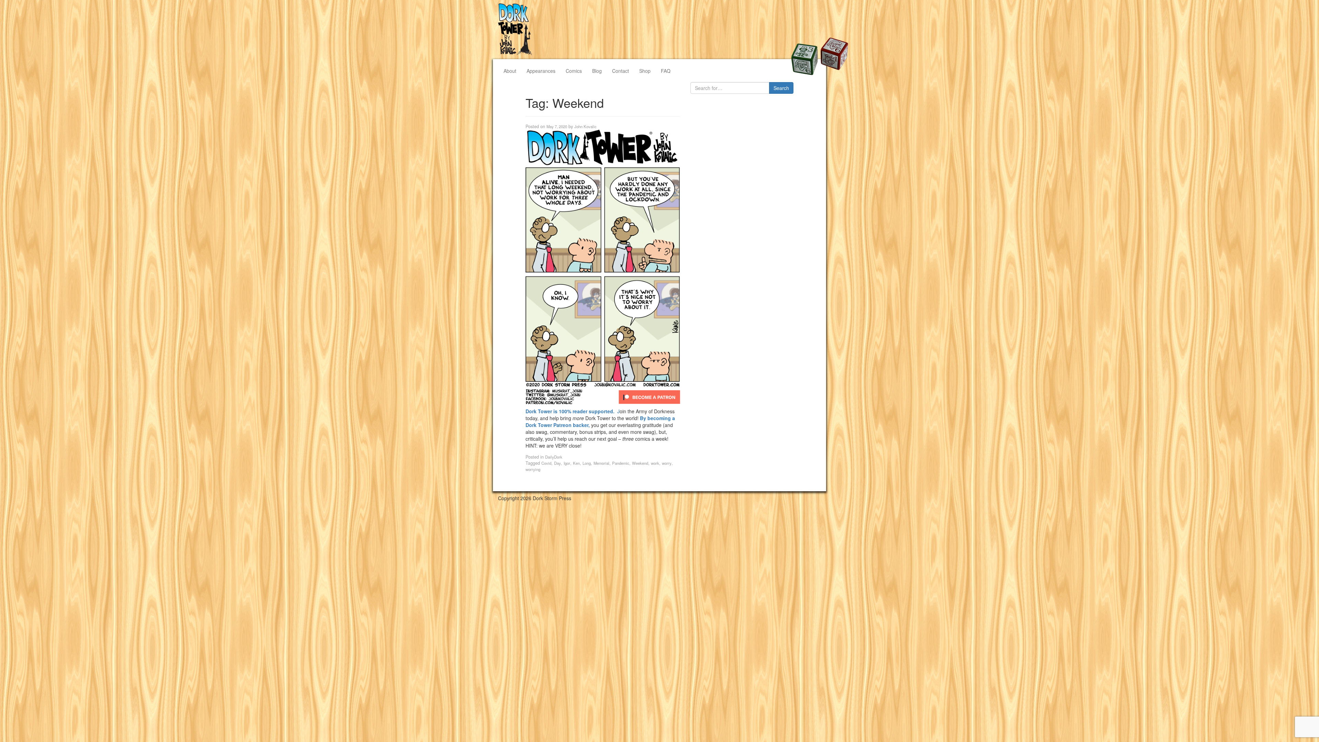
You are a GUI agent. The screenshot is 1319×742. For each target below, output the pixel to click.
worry (667, 463)
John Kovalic (585, 126)
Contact (620, 70)
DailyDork (553, 457)
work (655, 463)
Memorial (601, 463)
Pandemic (620, 463)
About (510, 70)
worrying (533, 469)
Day (557, 463)
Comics (574, 70)
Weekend (640, 463)
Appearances (541, 70)
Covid (546, 463)
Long (587, 463)
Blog (597, 70)
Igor (567, 463)
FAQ (665, 70)
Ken (576, 463)
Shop (645, 70)
